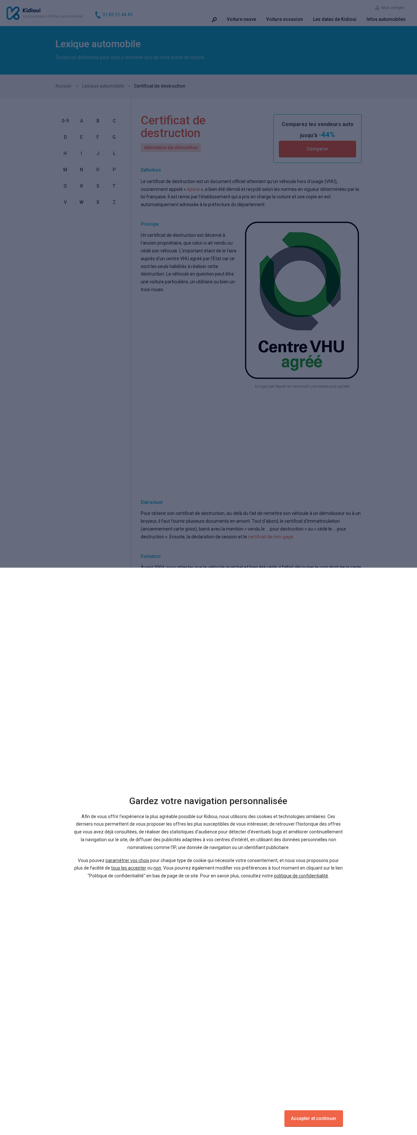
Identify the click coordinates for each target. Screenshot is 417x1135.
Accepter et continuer (314, 1118)
